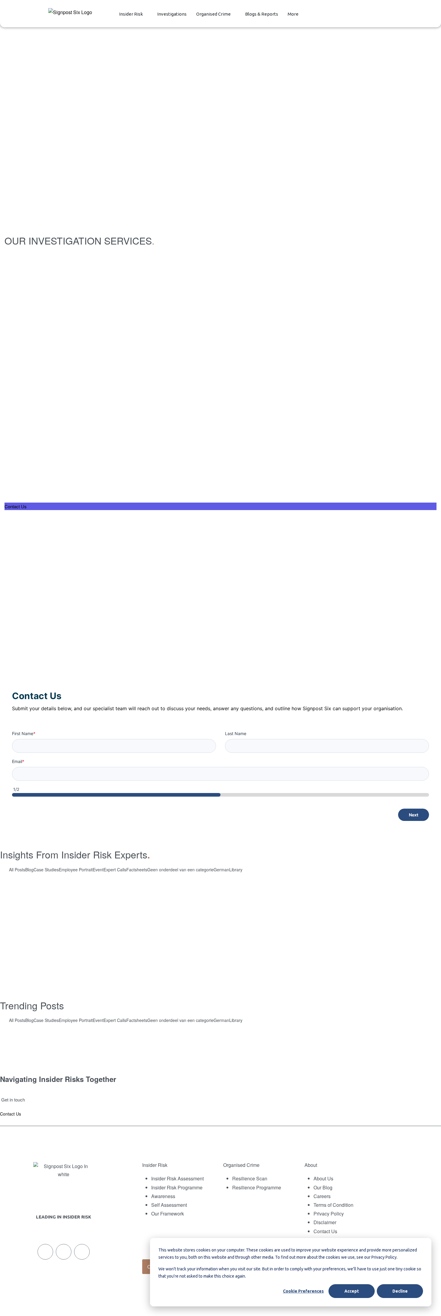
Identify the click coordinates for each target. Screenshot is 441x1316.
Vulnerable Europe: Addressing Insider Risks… (366, 1041)
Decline (400, 1291)
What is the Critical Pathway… (69, 1041)
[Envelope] (82, 1252)
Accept (351, 1291)
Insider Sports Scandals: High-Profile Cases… (216, 1041)
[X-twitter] (63, 1252)
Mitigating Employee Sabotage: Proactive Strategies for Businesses (221, 891)
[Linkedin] (45, 1252)
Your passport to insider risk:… (79, 1064)
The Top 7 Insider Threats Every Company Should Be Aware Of (220, 966)
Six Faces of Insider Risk (220, 928)
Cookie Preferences (303, 1291)
